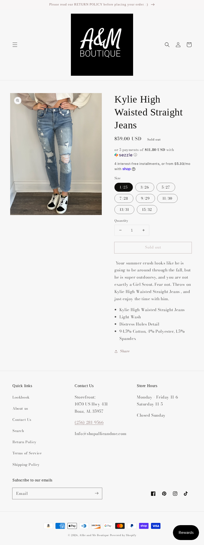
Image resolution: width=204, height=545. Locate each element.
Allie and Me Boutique (94, 535)
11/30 (167, 198)
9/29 (145, 198)
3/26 (145, 187)
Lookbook (21, 397)
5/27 (166, 187)
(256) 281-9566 (89, 422)
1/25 (124, 187)
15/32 (147, 209)
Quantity (121, 220)
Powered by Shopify (123, 535)
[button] (14, 44)
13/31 (124, 209)
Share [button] (125, 351)
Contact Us (21, 419)
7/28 (124, 198)
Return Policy (24, 442)
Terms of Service (27, 453)
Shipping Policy (26, 464)
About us (20, 408)
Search (18, 431)
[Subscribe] (96, 493)
